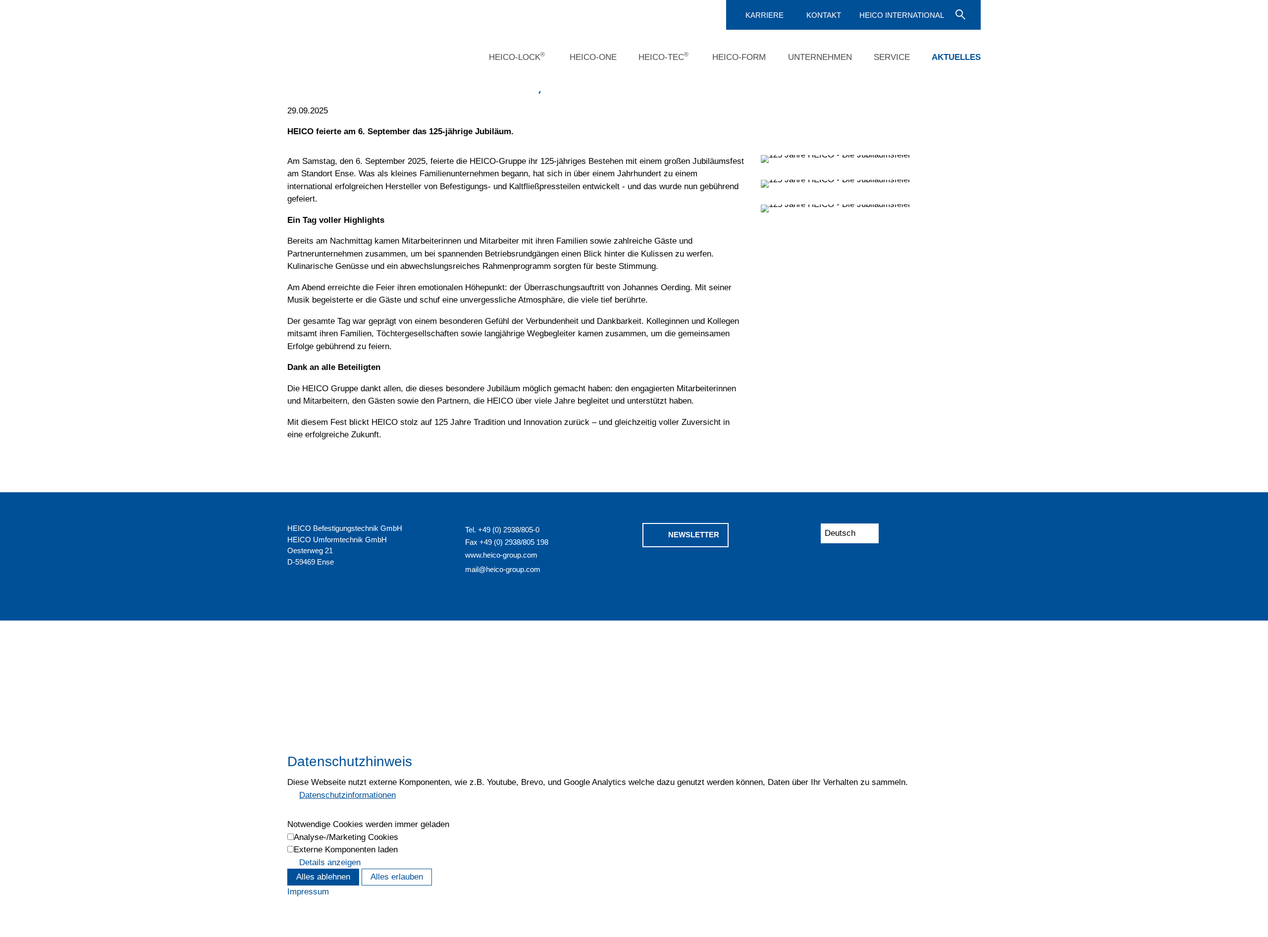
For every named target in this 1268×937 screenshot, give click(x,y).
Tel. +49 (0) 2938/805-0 (502, 529)
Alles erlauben (396, 877)
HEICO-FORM (739, 57)
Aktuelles (956, 57)
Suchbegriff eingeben (959, 14)
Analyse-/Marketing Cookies (346, 837)
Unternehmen (820, 57)
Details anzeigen (330, 862)
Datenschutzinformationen (347, 795)
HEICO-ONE (593, 57)
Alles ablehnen (323, 877)
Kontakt (823, 15)
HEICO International (901, 15)
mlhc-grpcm (502, 569)
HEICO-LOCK (517, 56)
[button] (649, 571)
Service (892, 57)
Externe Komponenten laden (346, 849)
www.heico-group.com (501, 555)
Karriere (764, 15)
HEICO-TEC (663, 56)
